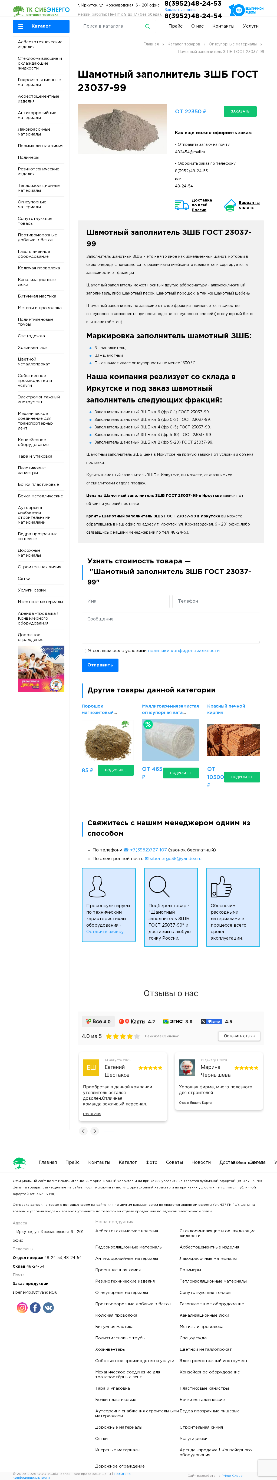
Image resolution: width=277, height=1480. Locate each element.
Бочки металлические (40, 496)
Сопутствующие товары (35, 221)
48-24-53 (53, 1258)
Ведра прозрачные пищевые (38, 536)
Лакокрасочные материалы (34, 132)
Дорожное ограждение (31, 637)
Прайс (176, 26)
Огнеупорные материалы (32, 204)
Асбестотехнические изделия (40, 44)
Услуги (251, 26)
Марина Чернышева (216, 1071)
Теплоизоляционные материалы (39, 188)
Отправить (100, 665)
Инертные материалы (40, 602)
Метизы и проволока (40, 308)
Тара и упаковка (35, 456)
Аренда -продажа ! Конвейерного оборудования (38, 618)
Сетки (24, 578)
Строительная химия (39, 567)
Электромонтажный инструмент (39, 399)
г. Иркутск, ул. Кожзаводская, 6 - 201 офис (119, 5)
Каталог (128, 1163)
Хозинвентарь (33, 347)
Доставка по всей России (202, 205)
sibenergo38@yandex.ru (35, 1292)
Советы (174, 1163)
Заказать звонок (180, 10)
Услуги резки (32, 590)
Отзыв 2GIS (92, 1114)
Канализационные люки (37, 282)
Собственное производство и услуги (35, 380)
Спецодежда (31, 336)
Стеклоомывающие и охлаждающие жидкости (40, 63)
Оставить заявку (105, 932)
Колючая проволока (39, 268)
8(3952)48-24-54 (193, 16)
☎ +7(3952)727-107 (145, 850)
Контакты (223, 26)
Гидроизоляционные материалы (39, 82)
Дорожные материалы (29, 553)
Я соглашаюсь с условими (154, 651)
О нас (197, 26)
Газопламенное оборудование (34, 254)
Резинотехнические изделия (38, 171)
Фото (151, 1163)
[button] (41, 26)
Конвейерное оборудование (33, 442)
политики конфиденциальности (184, 651)
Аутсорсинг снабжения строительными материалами (34, 515)
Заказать (240, 111)
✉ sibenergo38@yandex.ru (173, 859)
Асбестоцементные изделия (38, 99)
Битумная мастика (37, 296)
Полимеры (28, 157)
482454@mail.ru (190, 152)
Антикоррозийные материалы (37, 115)
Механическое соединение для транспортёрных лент (36, 421)
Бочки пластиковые (38, 484)
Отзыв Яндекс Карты (195, 1103)
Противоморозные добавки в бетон (37, 237)
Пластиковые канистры (32, 470)
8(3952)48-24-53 (193, 4)
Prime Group (232, 1475)
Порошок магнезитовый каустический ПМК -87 (107, 712)
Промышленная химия (40, 146)
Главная (48, 1163)
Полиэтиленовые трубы (36, 322)
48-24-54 (184, 186)
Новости (201, 1163)
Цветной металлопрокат (34, 362)
